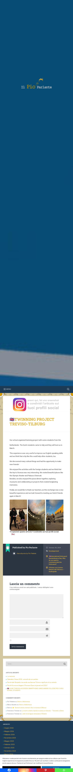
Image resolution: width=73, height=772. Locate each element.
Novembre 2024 (10, 751)
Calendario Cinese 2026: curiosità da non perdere (22, 679)
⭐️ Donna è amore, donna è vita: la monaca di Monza (29, 707)
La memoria (11, 676)
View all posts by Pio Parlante (26, 553)
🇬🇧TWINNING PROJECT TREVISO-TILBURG (32, 422)
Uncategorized (54, 551)
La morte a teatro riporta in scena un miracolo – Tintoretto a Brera (43, 711)
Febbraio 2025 (9, 744)
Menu (8, 389)
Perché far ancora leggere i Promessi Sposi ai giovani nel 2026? (27, 685)
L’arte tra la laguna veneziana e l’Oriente (34, 714)
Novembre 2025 (10, 738)
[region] (36, 763)
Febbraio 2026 (9, 735)
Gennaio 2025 (9, 748)
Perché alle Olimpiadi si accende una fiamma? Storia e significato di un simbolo (32, 682)
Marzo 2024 (8, 754)
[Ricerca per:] (36, 663)
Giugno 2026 (9, 728)
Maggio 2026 (9, 731)
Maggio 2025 (9, 741)
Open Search (67, 389)
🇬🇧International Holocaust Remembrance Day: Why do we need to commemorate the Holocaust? (58, 560)
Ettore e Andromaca (23, 701)
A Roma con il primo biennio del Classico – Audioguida (56, 569)
